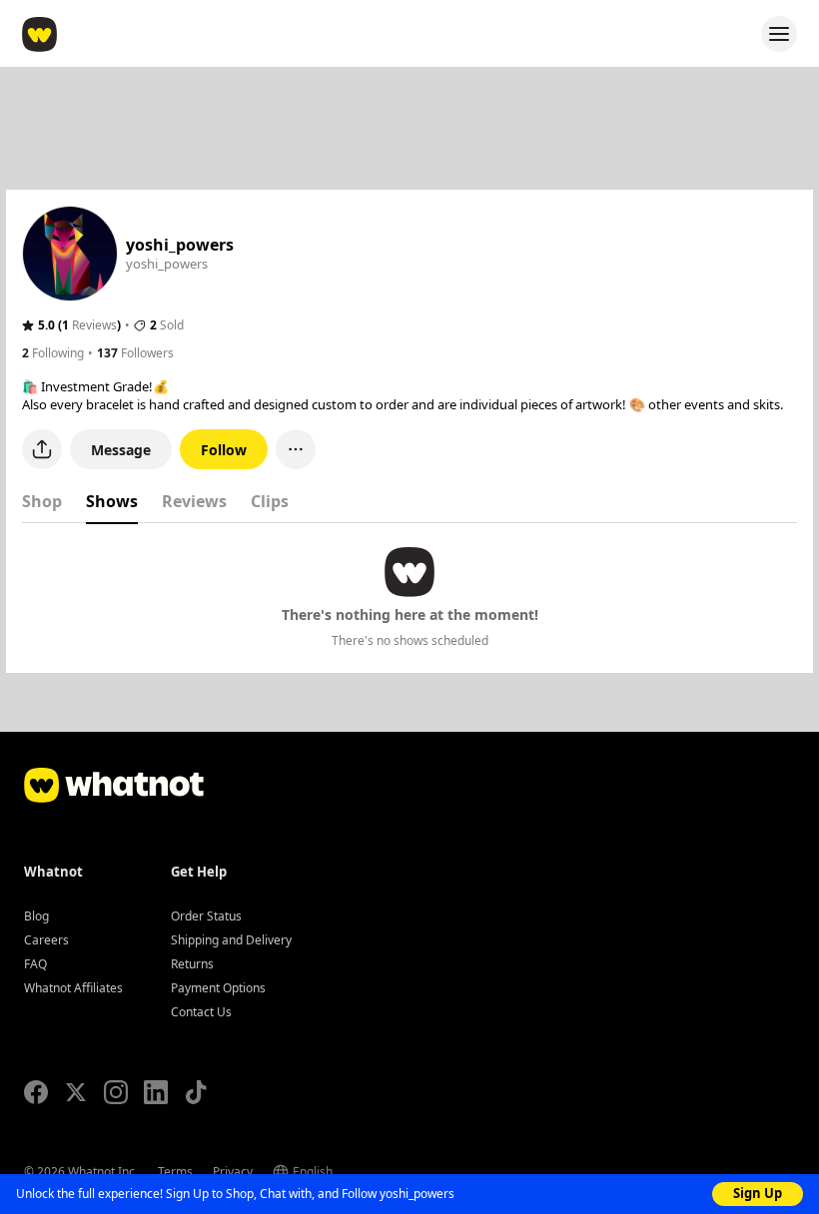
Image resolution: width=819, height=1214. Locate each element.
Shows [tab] (112, 501)
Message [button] (121, 449)
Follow (224, 449)
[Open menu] (779, 34)
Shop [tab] (42, 501)
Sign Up (757, 1193)
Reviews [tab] (194, 501)
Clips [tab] (270, 501)
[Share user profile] (42, 449)
